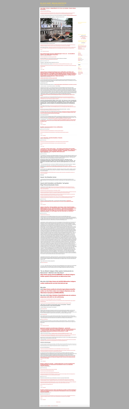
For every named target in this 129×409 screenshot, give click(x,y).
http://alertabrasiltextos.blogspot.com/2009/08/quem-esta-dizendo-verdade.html (59, 118)
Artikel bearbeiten (80, 73)
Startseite (79, 53)
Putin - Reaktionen (83, 38)
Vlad (53, 405)
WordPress (49, 405)
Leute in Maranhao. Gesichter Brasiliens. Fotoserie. (51, 137)
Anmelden (79, 74)
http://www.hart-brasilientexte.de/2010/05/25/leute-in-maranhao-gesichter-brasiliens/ (51, 130)
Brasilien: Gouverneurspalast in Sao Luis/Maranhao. (51, 127)
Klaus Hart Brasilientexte (53, 3)
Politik (48, 51)
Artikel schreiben (80, 72)
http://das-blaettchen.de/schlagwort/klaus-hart (46, 384)
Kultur (43, 51)
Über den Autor (80, 55)
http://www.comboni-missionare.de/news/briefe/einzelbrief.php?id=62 (49, 372)
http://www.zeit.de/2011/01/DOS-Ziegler (45, 11)
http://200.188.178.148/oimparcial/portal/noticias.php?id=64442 (49, 59)
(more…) (41, 49)
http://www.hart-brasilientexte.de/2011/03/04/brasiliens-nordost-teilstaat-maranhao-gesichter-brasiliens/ (54, 132)
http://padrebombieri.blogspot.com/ (45, 214)
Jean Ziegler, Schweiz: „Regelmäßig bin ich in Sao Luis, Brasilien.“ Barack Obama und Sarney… (58, 9)
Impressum (79, 54)
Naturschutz (45, 51)
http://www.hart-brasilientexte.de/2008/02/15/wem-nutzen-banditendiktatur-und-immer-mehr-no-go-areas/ (54, 348)
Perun (57, 405)
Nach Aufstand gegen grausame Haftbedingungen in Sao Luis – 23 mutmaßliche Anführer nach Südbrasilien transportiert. (57, 54)
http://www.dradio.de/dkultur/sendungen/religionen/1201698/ (48, 369)
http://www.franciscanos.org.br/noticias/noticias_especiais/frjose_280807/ (50, 190)
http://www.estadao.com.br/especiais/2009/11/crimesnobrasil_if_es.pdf (62, 333)
